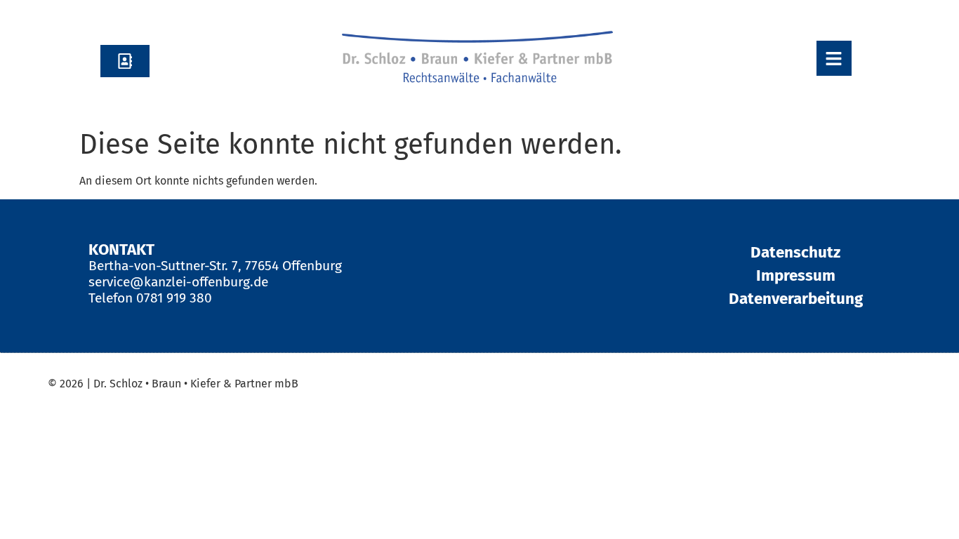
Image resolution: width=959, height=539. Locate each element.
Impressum (795, 275)
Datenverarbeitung (796, 298)
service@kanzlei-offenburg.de (178, 282)
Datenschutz (795, 252)
